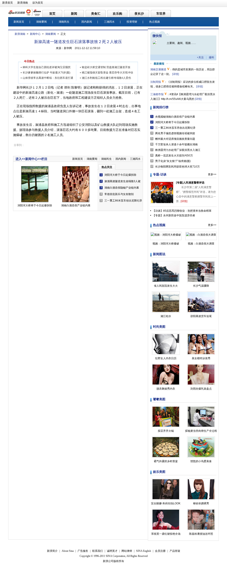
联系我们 (97, 550)
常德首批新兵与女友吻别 (119, 194)
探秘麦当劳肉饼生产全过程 (201, 430)
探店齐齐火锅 (166, 430)
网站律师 (126, 550)
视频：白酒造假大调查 (201, 243)
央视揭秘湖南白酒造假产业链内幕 (175, 116)
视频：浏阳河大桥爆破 (166, 243)
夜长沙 (139, 13)
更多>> (212, 174)
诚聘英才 (112, 550)
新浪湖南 (22, 2)
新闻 (74, 13)
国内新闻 (86, 21)
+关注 (200, 57)
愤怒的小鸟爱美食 (201, 461)
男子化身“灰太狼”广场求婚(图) (173, 161)
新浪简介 (52, 550)
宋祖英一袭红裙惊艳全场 (165, 533)
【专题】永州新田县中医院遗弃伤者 (174, 215)
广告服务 (83, 550)
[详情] (175, 74)
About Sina (68, 550)
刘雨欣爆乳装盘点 (201, 388)
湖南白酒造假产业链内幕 (75, 205)
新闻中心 (35, 33)
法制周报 (155, 81)
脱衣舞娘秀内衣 (166, 388)
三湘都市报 (157, 94)
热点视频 (154, 21)
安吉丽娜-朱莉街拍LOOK (165, 503)
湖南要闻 (41, 21)
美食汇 (95, 13)
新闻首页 (19, 21)
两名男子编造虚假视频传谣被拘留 (175, 133)
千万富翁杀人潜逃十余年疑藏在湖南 (176, 144)
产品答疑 (175, 550)
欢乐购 (117, 13)
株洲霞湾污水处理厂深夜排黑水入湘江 (177, 150)
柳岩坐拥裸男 (201, 503)
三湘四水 (109, 21)
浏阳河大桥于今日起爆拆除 (120, 174)
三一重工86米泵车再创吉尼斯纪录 (175, 127)
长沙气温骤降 (201, 285)
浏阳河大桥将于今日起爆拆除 (35, 205)
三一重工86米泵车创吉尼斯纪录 (123, 200)
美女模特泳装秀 (201, 358)
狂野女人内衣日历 (165, 358)
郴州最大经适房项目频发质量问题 (175, 138)
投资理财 (132, 21)
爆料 (211, 57)
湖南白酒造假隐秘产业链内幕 (121, 187)
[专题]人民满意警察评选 (190, 182)
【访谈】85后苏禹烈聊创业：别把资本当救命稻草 (182, 210)
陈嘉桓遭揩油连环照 (201, 533)
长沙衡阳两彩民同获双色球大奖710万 (177, 166)
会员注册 (160, 550)
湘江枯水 (165, 316)
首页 (52, 13)
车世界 (161, 13)
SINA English (143, 550)
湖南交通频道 (158, 69)
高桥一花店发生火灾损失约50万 (174, 155)
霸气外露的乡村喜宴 (166, 461)
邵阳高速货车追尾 (201, 316)
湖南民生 (64, 21)
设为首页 (37, 2)
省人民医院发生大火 (166, 285)
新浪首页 (7, 2)
